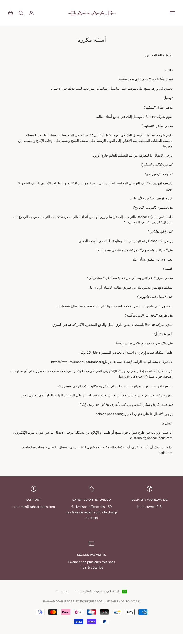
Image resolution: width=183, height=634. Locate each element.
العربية (64, 591)
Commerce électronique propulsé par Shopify (92, 601)
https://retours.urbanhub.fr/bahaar (76, 362)
